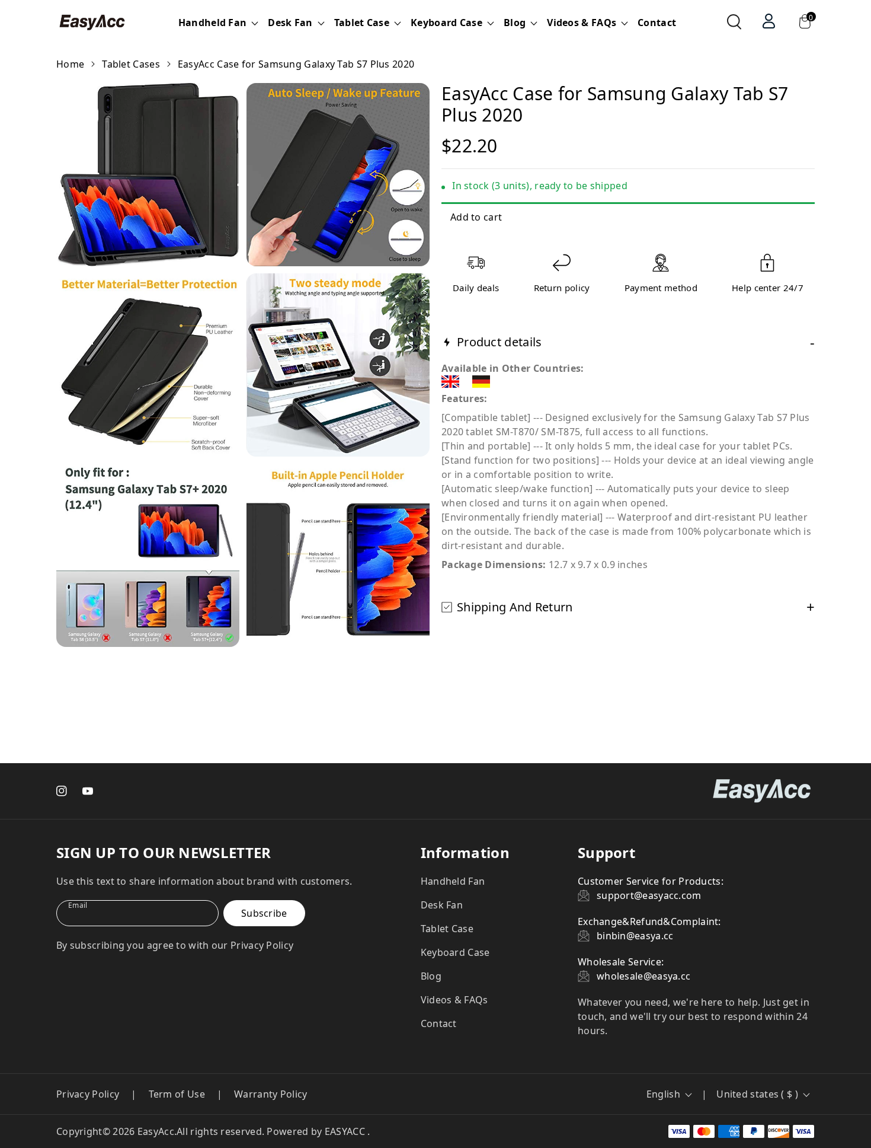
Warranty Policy (271, 1094)
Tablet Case (447, 928)
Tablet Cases (131, 64)
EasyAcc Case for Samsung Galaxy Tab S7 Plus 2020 (296, 64)
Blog (431, 976)
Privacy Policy (87, 1094)
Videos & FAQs (454, 999)
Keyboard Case (455, 952)
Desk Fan (442, 904)
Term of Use (177, 1094)
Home (70, 64)
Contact (657, 22)
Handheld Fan (453, 881)
